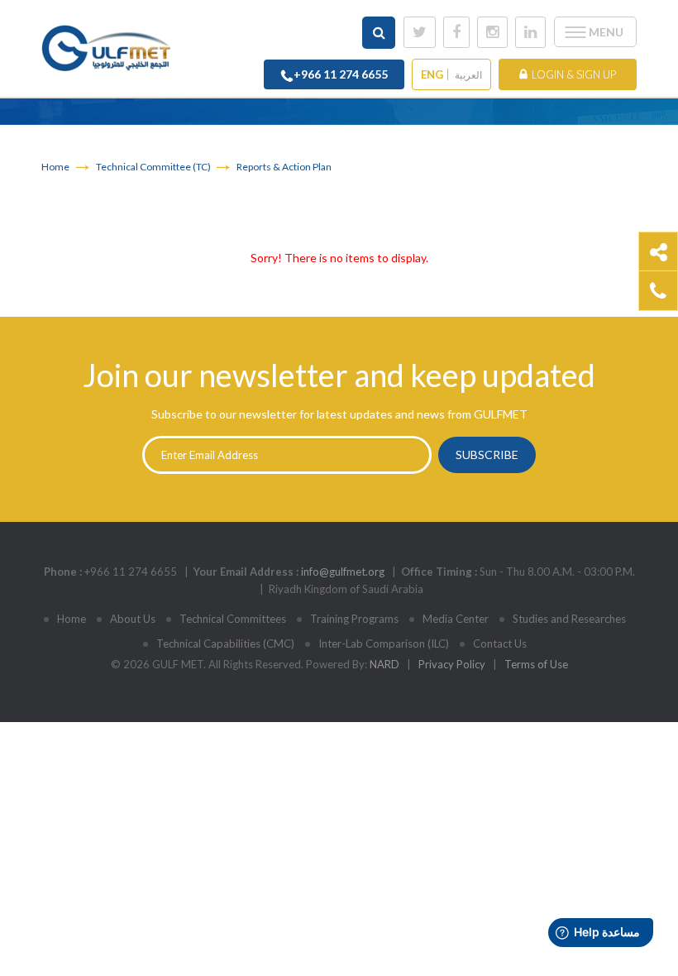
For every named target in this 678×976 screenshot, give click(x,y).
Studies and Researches (569, 618)
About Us (132, 618)
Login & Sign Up (574, 74)
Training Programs (354, 618)
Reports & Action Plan (284, 166)
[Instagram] (492, 32)
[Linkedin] (530, 32)
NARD (384, 664)
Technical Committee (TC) (154, 166)
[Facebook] (456, 32)
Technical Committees (232, 618)
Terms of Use (536, 664)
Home (55, 166)
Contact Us (500, 643)
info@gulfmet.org (342, 571)
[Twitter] (419, 32)
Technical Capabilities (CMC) (225, 643)
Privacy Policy (451, 664)
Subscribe (487, 454)
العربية (468, 75)
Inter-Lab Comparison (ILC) (383, 643)
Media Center (456, 618)
